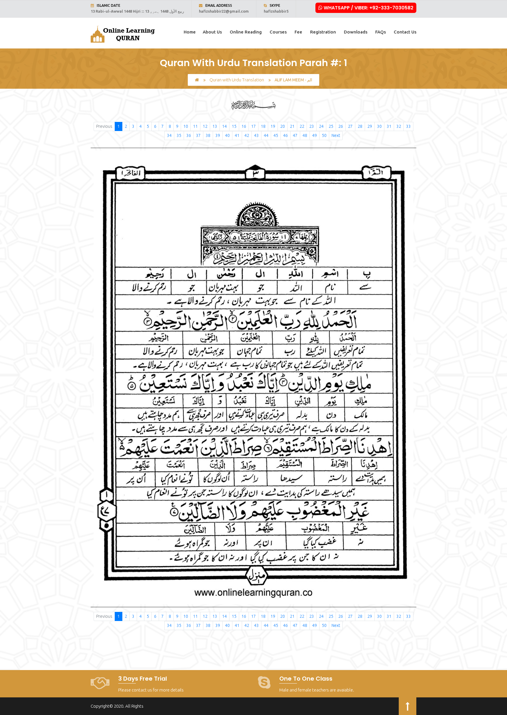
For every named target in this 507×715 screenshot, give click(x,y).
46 (285, 135)
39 (217, 135)
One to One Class (305, 678)
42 (246, 135)
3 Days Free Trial (142, 678)
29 (369, 126)
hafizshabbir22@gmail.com (224, 11)
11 (195, 126)
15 (234, 126)
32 (398, 126)
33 (408, 126)
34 (169, 135)
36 (188, 135)
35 (179, 135)
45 (275, 135)
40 (227, 135)
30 (379, 126)
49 (314, 135)
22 (302, 126)
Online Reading (246, 31)
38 (208, 135)
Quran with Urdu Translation (236, 79)
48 (304, 135)
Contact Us (405, 31)
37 (198, 135)
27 (350, 126)
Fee (298, 31)
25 (331, 126)
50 (324, 135)
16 (243, 126)
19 (273, 126)
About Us (212, 31)
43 (256, 135)
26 (340, 126)
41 (237, 135)
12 (205, 126)
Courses (278, 31)
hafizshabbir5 (276, 11)
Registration (323, 31)
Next (336, 135)
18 (263, 126)
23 (311, 126)
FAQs (380, 31)
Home (190, 31)
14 (224, 126)
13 (214, 126)
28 (360, 126)
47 (295, 135)
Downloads (355, 31)
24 (321, 126)
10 (185, 126)
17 (253, 126)
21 (292, 126)
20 (282, 126)
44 (266, 135)
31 (389, 126)
